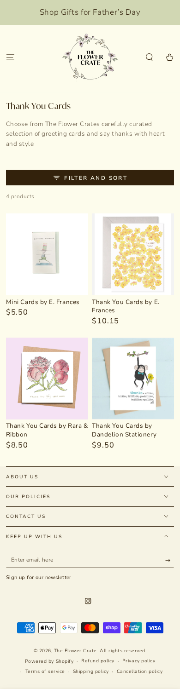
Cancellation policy (140, 671)
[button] (149, 57)
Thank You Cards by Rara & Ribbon (47, 430)
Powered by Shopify (49, 661)
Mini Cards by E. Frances (43, 302)
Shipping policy (91, 671)
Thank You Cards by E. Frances (125, 306)
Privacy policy (138, 661)
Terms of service (45, 671)
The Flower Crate (75, 651)
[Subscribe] (169, 560)
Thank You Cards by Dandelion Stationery (124, 430)
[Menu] (10, 57)
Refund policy (97, 661)
